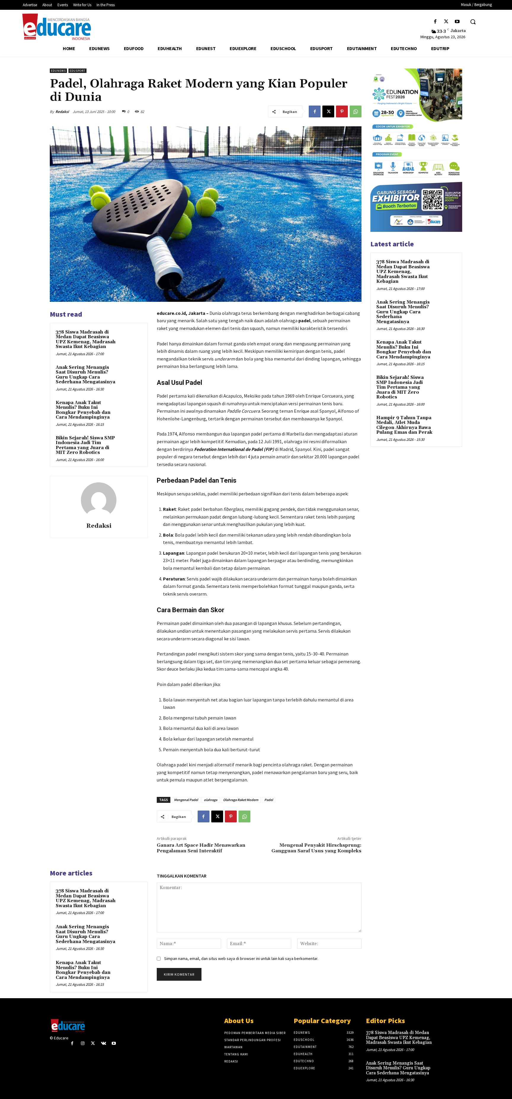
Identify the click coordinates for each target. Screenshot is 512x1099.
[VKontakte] (103, 1043)
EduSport (77, 71)
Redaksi (62, 111)
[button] (473, 22)
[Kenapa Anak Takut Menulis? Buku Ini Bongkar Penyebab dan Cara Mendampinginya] (130, 410)
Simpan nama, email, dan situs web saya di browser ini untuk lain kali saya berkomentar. (241, 958)
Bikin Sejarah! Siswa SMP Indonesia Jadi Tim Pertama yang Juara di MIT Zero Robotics (85, 445)
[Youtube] (457, 22)
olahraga (210, 799)
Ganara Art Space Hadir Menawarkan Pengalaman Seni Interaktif (201, 848)
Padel (268, 799)
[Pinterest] (342, 111)
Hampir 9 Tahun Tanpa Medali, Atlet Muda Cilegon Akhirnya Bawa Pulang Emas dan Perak (404, 425)
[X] (446, 22)
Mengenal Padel (186, 799)
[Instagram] (82, 1043)
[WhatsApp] (355, 111)
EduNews (58, 71)
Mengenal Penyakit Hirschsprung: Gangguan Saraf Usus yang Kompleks (316, 848)
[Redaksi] (98, 500)
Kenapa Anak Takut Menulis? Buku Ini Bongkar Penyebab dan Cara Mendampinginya (83, 410)
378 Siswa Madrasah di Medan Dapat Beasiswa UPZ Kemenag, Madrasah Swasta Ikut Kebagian (86, 339)
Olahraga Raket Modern (240, 799)
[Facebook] (435, 22)
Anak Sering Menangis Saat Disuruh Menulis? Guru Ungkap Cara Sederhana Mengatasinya (85, 375)
